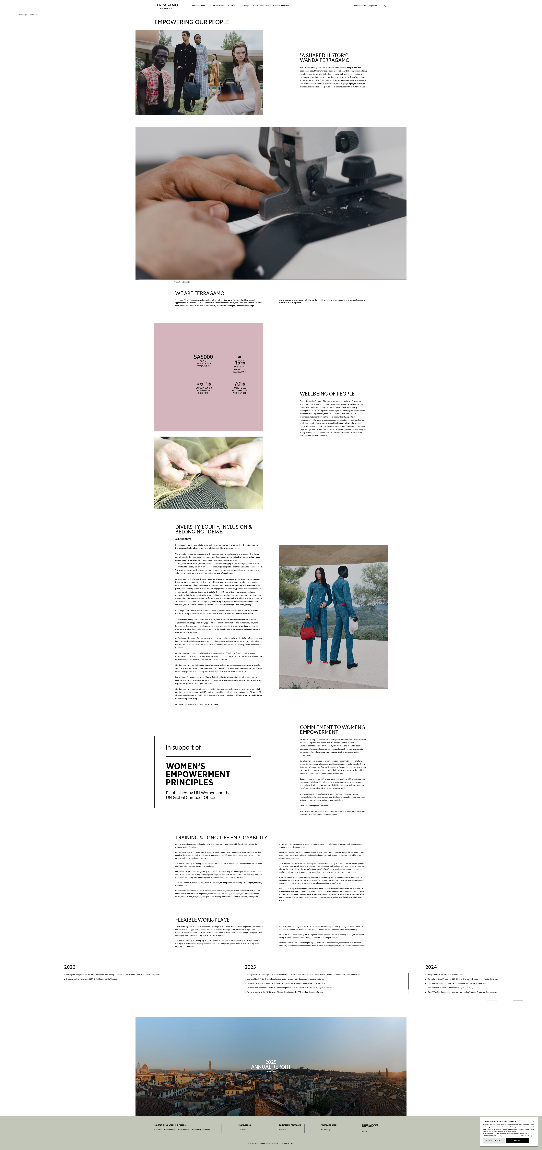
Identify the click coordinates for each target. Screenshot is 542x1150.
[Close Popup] (533, 1121)
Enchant (365, 1131)
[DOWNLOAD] (271, 1066)
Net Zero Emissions (216, 5)
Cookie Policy (169, 1129)
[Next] (518, 1000)
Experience (242, 1129)
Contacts (157, 1129)
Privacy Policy (183, 1129)
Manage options (493, 1140)
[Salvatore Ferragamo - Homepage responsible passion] (166, 6)
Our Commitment (198, 5)
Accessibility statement (201, 1129)
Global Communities (261, 5)
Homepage (23, 14)
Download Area (359, 5)
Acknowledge (326, 1129)
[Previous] (492, 1000)
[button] (385, 6)
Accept (517, 1140)
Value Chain (232, 5)
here (216, 704)
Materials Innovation (281, 5)
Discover (282, 1129)
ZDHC (321, 888)
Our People (245, 5)
